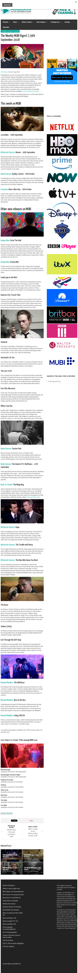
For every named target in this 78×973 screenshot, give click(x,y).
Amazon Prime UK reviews (12, 907)
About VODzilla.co (9, 885)
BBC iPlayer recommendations (13, 891)
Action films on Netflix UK (12, 964)
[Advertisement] (62, 46)
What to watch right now (11, 888)
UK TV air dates (8, 940)
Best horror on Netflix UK (12, 898)
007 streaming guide (10, 932)
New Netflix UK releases (11, 910)
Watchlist (6, 27)
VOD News (4, 72)
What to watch (26, 22)
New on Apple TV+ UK (10, 921)
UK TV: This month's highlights (13, 943)
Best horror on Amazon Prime (13, 895)
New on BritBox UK (9, 924)
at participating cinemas (30, 91)
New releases (40, 22)
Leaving (67, 22)
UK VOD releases (8, 946)
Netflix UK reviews (9, 904)
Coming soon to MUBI (10, 31)
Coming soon (54, 22)
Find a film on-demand (10, 901)
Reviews (4, 22)
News (14, 22)
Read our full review (33, 497)
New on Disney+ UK (9, 918)
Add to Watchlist (7, 813)
